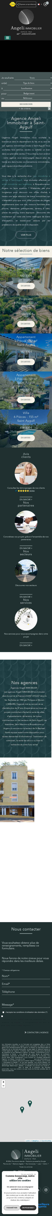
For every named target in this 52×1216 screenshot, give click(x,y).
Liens (39, 1164)
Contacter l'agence (37, 1032)
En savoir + (26, 286)
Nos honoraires (31, 1164)
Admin (45, 1164)
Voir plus (26, 235)
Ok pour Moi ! (28, 1208)
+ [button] (3, 1082)
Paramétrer (12, 1208)
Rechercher (26, 104)
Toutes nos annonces (26, 1167)
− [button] (3, 1085)
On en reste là (27, 1174)
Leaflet (27, 1141)
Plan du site (7, 1164)
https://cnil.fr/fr (29, 1059)
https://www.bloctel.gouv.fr (9, 1067)
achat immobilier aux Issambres (17, 184)
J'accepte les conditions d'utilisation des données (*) (26, 1012)
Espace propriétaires (27, 4)
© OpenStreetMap (45, 1141)
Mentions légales (18, 1164)
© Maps (35, 1141)
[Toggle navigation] (7, 38)
